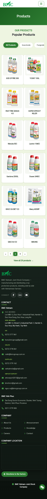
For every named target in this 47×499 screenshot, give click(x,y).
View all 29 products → (23, 260)
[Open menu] (41, 3)
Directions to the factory (16, 474)
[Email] (26, 295)
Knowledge (31, 428)
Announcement (33, 423)
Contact (30, 433)
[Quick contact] (42, 487)
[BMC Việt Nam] (8, 3)
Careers (7, 433)
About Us (7, 423)
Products (7, 428)
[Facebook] (13, 295)
